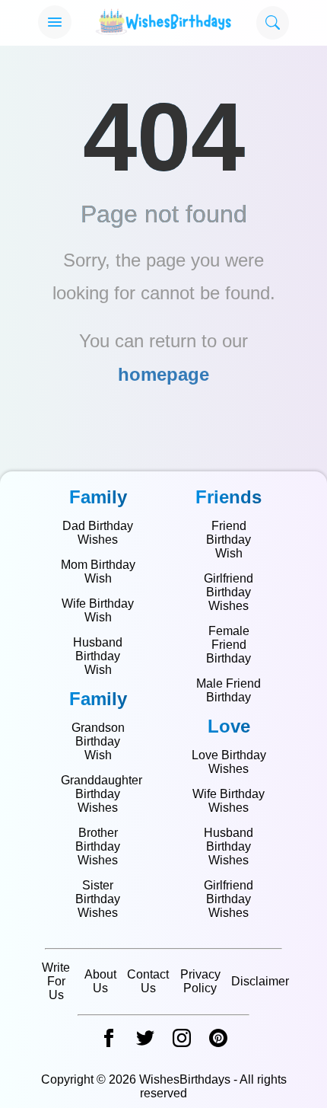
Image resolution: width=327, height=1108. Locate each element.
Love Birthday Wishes (229, 762)
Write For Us (56, 981)
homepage (163, 374)
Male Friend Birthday (228, 690)
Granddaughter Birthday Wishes (101, 794)
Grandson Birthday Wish (98, 741)
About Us (100, 981)
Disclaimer (260, 981)
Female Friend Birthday (228, 644)
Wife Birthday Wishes (228, 800)
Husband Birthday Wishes (228, 846)
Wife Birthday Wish (98, 610)
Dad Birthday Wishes (97, 532)
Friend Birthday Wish (228, 539)
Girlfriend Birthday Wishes (228, 592)
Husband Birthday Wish (97, 656)
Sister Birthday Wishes (97, 899)
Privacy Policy (200, 981)
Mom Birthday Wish (98, 571)
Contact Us (148, 981)
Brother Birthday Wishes (97, 846)
